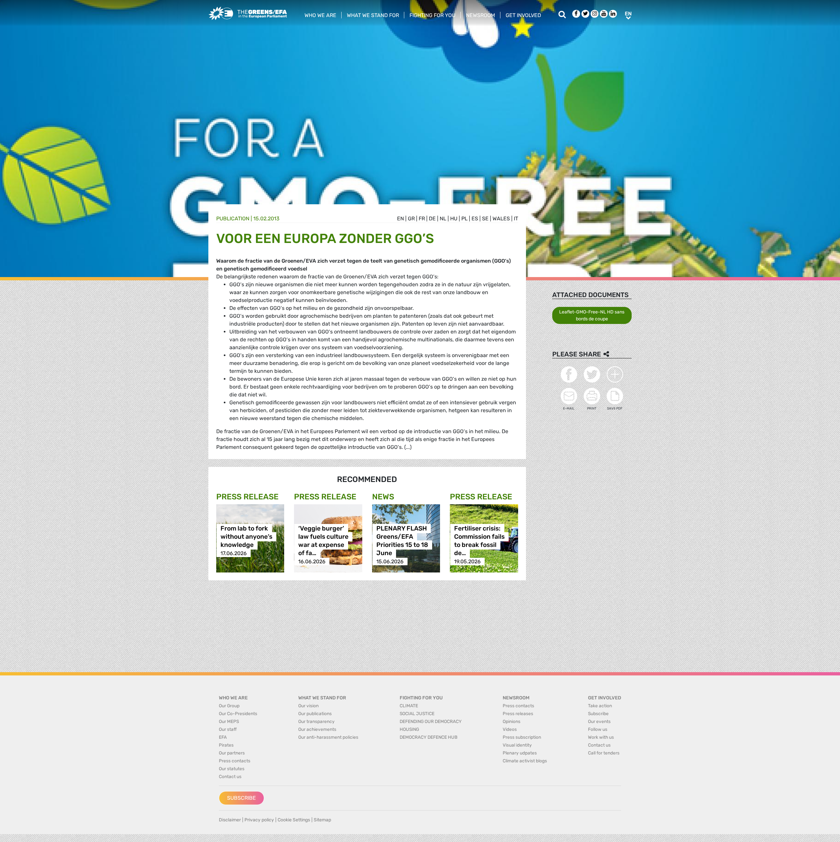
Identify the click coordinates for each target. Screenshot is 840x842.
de (432, 218)
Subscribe (241, 798)
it (516, 218)
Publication (232, 218)
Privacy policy (259, 820)
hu (453, 218)
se (485, 218)
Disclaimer (230, 820)
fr (422, 218)
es (475, 218)
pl (464, 218)
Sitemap (322, 820)
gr (411, 218)
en (400, 218)
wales (501, 218)
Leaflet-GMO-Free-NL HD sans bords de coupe (591, 315)
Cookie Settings (294, 820)
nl (443, 218)
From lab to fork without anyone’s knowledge (246, 537)
